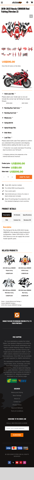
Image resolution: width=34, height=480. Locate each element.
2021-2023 (25, 103)
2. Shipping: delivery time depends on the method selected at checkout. (15, 155)
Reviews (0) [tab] (27, 220)
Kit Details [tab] (17, 215)
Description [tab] (6, 215)
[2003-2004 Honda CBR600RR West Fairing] (25, 282)
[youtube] (17, 462)
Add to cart (25, 177)
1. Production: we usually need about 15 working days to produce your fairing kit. (17, 149)
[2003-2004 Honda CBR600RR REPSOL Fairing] (25, 260)
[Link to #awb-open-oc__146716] (5, 2)
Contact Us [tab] (17, 220)
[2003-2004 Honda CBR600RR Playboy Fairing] (9, 260)
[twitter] (13, 462)
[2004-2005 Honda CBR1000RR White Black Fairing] (9, 282)
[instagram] (24, 462)
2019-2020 (9, 103)
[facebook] (9, 462)
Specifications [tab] (27, 215)
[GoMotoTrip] (17, 2)
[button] (31, 16)
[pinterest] (20, 462)
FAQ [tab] (6, 220)
